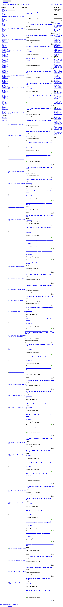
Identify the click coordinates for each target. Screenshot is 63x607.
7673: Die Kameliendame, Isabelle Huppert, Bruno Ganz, (39, 285)
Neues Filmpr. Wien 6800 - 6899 (5, 62)
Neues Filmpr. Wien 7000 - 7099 (5, 66)
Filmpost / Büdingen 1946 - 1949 (4, 20)
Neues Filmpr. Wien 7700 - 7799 (5, 78)
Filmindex (3, 17)
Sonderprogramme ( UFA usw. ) (5, 109)
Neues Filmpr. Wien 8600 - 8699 (5, 93)
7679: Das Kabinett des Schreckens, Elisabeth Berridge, (39, 357)
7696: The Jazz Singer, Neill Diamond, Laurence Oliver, (39, 556)
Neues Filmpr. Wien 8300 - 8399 (5, 88)
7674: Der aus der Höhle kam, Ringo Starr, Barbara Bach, (39, 296)
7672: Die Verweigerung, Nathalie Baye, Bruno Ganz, (38, 274)
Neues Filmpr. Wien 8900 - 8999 (5, 98)
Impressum (9, 604)
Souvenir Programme (4, 113)
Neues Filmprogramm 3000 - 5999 (4, 44)
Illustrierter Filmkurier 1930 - (4, 26)
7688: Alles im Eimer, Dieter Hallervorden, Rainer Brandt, (40, 462)
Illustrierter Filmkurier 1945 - (4, 28)
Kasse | (58, 4)
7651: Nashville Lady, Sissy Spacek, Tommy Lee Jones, (39, 24)
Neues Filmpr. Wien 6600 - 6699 (5, 59)
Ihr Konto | (55, 4)
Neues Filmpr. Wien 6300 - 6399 (5, 54)
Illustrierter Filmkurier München (3, 30)
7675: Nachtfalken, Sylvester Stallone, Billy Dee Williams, (39, 307)
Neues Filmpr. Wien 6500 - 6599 (5, 57)
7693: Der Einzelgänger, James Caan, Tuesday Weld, (38, 522)
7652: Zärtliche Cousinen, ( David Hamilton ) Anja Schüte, (40, 35)
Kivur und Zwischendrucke (4, 37)
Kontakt (3, 119)
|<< (8, 602)
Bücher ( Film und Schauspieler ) (5, 12)
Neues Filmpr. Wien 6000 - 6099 (5, 49)
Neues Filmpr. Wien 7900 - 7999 (5, 81)
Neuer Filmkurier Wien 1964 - (4, 40)
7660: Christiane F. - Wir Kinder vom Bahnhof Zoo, (38, 131)
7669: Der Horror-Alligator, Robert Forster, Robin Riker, (39, 240)
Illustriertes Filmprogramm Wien (4, 33)
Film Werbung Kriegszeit (4, 16)
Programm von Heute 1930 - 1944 (4, 105)
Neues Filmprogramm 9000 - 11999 (4, 100)
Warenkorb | (52, 4)
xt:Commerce (10, 606)
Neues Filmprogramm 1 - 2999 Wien (5, 42)
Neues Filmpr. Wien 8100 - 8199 (5, 84)
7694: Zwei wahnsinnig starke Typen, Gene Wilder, (38, 533)
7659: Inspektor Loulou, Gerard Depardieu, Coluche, (38, 120)
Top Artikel (57, 23)
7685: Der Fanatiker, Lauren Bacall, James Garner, (38, 427)
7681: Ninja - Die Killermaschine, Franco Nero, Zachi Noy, (40, 380)
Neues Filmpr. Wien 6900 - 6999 (5, 64)
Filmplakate (4, 18)
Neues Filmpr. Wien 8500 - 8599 (5, 91)
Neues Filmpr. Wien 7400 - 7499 (5, 73)
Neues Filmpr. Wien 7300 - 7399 (5, 71)
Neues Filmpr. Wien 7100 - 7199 (5, 68)
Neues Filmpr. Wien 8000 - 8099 (5, 83)
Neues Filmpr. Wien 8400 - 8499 (5, 89)
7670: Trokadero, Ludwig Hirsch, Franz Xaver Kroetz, (39, 251)
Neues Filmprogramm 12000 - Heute (4, 102)
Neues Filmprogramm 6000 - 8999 (4, 47)
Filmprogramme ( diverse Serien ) (4, 22)
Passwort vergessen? (57, 21)
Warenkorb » (56, 12)
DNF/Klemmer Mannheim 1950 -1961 (4, 14)
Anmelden (60, 4)
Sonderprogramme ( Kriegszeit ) (5, 111)
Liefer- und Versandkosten (4, 118)
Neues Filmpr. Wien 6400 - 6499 (5, 56)
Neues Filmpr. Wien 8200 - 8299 (5, 86)
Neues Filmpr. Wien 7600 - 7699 (5, 76)
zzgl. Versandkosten (29, 51)
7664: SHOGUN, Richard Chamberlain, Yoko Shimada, (39, 179)
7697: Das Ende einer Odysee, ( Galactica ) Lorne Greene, (40, 567)
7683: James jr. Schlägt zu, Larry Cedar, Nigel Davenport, (39, 403)
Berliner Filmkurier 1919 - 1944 (4, 10)
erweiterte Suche (5, 2)
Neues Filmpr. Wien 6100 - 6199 (5, 51)
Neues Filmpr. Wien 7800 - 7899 (5, 79)
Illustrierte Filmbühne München (3, 24)
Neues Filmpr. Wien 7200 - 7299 (5, 69)
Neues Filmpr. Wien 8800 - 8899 (5, 96)
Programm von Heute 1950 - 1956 (4, 107)
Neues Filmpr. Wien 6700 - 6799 (5, 61)
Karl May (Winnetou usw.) (4, 35)
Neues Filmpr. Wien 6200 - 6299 (5, 52)
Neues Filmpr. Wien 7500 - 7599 (5, 74)
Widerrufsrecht (4, 120)
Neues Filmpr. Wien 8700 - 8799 (5, 94)
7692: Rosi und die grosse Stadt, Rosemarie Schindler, (39, 510)
